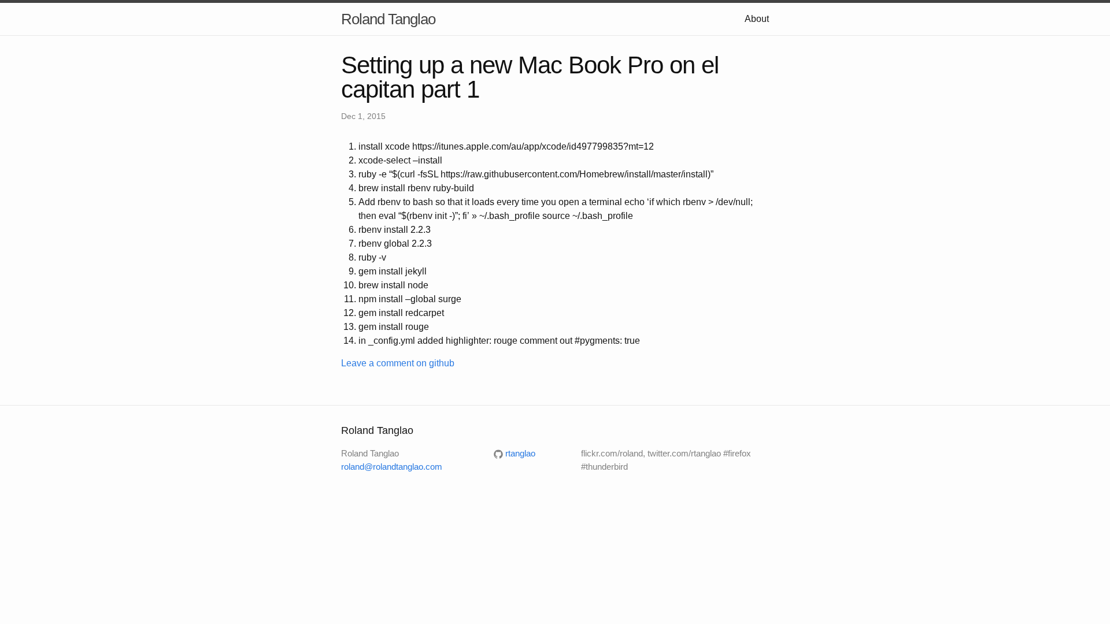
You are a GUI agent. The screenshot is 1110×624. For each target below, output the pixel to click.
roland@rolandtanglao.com (391, 466)
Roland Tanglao (388, 19)
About (757, 19)
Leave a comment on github (397, 363)
